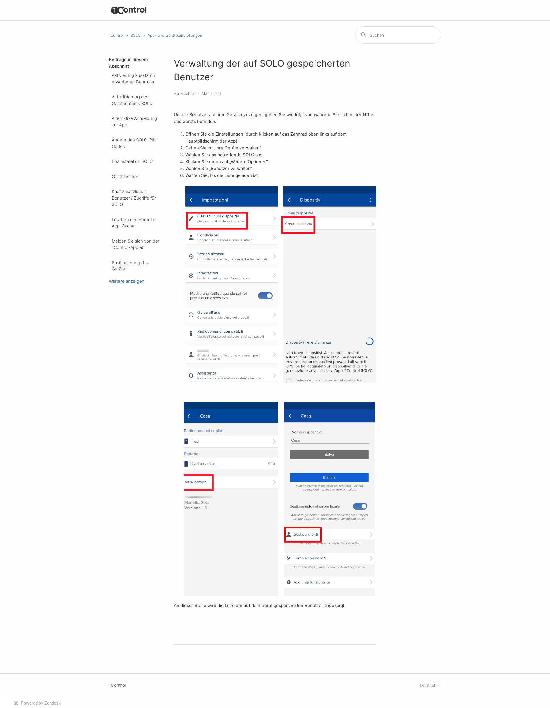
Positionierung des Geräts (130, 266)
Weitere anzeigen (126, 281)
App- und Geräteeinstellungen (175, 35)
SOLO (136, 35)
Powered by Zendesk (41, 703)
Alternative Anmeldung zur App (134, 122)
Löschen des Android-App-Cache (134, 223)
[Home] (129, 10)
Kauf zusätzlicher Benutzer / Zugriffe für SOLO (134, 198)
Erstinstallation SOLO (132, 161)
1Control (116, 35)
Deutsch (429, 685)
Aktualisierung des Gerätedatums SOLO (132, 100)
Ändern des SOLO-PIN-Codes (135, 143)
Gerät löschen (126, 176)
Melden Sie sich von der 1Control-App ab (135, 244)
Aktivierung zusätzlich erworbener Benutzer (133, 79)
